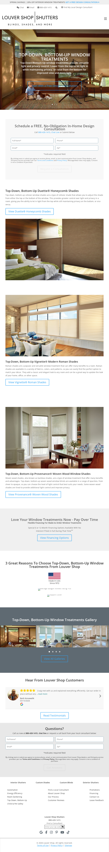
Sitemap (68, 845)
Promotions (95, 790)
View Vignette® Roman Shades (27, 382)
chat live (42, 733)
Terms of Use (43, 845)
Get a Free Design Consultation (82, 2)
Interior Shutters (18, 782)
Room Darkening (14, 797)
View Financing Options (54, 538)
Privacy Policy (62, 160)
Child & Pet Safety (15, 803)
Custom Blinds (66, 782)
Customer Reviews (56, 800)
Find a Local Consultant (58, 790)
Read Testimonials (54, 715)
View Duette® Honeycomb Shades (29, 211)
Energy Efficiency (14, 793)
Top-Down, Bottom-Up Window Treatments (54, 57)
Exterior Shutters (91, 782)
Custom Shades (43, 782)
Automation (12, 790)
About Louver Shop (56, 793)
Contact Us (94, 797)
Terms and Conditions (45, 160)
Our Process (53, 797)
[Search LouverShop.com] (63, 827)
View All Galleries (54, 659)
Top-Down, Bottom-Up (17, 800)
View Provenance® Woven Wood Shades (33, 494)
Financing (94, 793)
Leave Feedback (97, 800)
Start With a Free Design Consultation (54, 86)
